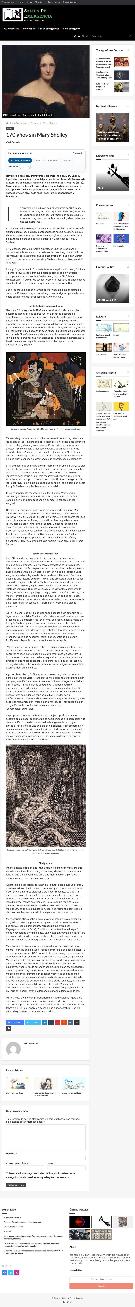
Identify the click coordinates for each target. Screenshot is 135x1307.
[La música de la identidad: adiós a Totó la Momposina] (121, 75)
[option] (112, 127)
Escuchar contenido (20, 160)
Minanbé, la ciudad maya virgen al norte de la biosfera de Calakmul (111, 135)
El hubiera (100, 223)
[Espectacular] (121, 238)
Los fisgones (101, 354)
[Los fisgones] (104, 347)
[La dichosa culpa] (104, 383)
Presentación (69, 2)
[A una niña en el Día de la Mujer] (121, 347)
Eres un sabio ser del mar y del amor (120, 416)
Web (50, 1163)
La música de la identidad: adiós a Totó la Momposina (104, 75)
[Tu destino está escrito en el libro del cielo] (121, 383)
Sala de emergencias (48, 28)
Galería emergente (70, 28)
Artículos (22, 123)
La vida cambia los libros (71, 1093)
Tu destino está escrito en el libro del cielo (121, 394)
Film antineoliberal (106, 299)
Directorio (39, 2)
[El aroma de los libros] (18, 1083)
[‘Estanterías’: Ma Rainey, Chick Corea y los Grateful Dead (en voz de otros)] (121, 62)
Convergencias (29, 28)
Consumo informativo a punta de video (102, 249)
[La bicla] (121, 327)
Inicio (29, 2)
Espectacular (119, 246)
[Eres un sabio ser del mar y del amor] (121, 406)
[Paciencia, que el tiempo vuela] (104, 327)
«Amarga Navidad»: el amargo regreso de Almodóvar (121, 226)
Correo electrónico (18, 1163)
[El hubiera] (104, 216)
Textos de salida (11, 28)
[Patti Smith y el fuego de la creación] (121, 87)
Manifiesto (54, 2)
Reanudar (53, 160)
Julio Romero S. (14, 142)
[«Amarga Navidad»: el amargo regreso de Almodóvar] (121, 216)
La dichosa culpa (102, 391)
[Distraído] (101, 1222)
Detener (67, 160)
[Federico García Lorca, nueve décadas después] (46, 1083)
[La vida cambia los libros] (74, 1083)
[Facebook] (3, 1266)
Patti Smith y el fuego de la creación (102, 87)
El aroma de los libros (14, 1093)
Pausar (39, 160)
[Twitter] (6, 1266)
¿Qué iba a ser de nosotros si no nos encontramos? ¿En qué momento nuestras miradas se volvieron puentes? (103, 422)
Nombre (11, 1153)
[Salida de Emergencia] (27, 14)
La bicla (116, 335)
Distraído (102, 188)
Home (12, 123)
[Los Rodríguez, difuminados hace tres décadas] (79, 1234)
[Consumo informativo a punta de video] (104, 238)
